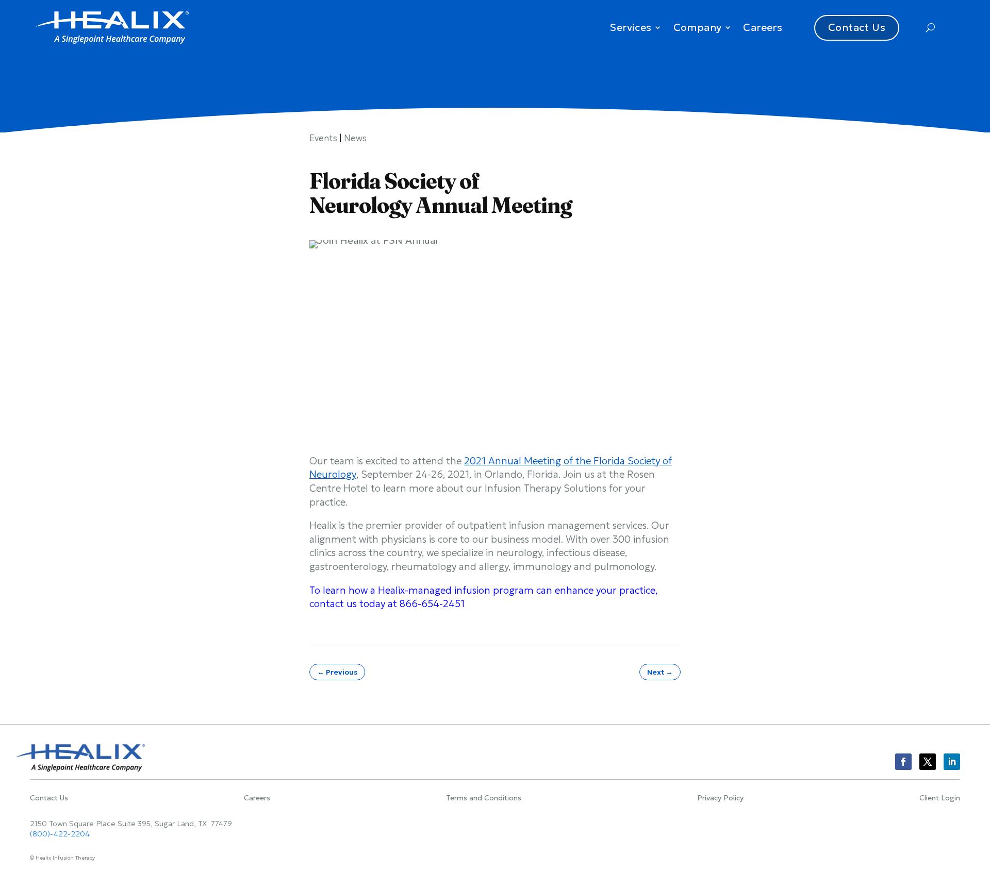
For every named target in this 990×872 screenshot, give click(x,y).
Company (697, 27)
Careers (762, 27)
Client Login (939, 798)
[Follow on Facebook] (903, 761)
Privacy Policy (720, 798)
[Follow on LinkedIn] (952, 761)
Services (630, 27)
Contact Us (856, 27)
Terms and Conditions (483, 798)
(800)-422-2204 (60, 834)
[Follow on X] (927, 761)
